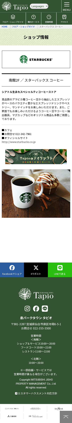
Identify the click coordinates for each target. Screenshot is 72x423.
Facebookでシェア (12, 273)
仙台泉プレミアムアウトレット (35, 408)
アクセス (64, 21)
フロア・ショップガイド (12, 21)
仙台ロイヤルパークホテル (59, 408)
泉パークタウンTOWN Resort (35, 416)
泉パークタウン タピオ (15, 6)
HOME (5, 26)
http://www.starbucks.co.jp (19, 142)
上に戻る (66, 417)
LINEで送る (60, 273)
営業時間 (49, 21)
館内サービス (33, 21)
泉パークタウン (12, 408)
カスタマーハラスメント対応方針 (37, 393)
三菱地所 (12, 416)
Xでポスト (36, 273)
